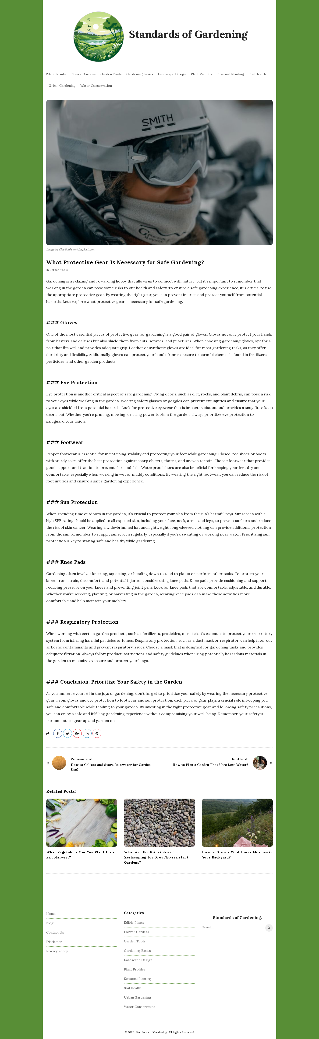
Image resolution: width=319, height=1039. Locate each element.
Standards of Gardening (188, 34)
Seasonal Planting (230, 74)
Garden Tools (111, 74)
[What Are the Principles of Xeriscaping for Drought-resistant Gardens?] (159, 823)
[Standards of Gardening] (98, 37)
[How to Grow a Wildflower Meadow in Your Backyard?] (237, 823)
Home (51, 914)
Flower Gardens (83, 74)
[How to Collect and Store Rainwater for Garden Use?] (59, 763)
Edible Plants (56, 74)
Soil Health (257, 74)
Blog (49, 923)
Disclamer (54, 942)
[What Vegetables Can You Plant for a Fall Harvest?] (81, 823)
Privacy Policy (57, 951)
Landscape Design (172, 74)
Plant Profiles (201, 74)
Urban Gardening (62, 85)
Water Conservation (96, 85)
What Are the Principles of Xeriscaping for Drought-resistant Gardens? (156, 857)
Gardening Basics (139, 74)
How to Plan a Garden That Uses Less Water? (210, 765)
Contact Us (55, 932)
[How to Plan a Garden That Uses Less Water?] (260, 763)
